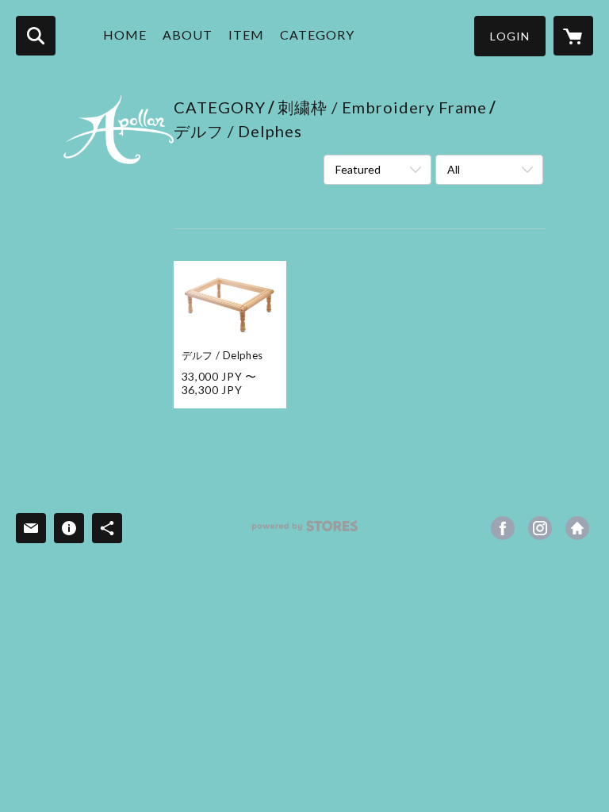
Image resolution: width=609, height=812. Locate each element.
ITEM (246, 34)
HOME (125, 34)
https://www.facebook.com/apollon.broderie (503, 528)
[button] (510, 36)
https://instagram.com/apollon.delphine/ (540, 528)
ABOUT (188, 34)
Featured (358, 169)
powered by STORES (305, 531)
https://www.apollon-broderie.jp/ (577, 528)
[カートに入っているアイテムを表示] (573, 36)
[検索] (36, 36)
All (453, 169)
